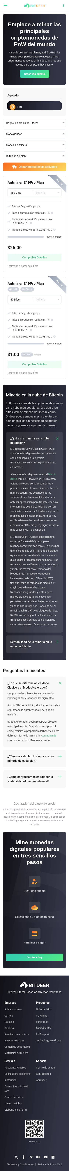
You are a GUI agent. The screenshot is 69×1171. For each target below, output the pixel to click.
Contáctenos (43, 1073)
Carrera (8, 1015)
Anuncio (9, 1028)
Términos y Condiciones (20, 1164)
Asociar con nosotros (16, 1034)
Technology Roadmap (48, 1040)
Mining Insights (13, 1103)
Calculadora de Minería (17, 1073)
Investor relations (14, 1040)
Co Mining (41, 1015)
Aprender (41, 1080)
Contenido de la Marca (17, 1046)
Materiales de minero (16, 1052)
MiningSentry (43, 1028)
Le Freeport (42, 1034)
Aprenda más (48, 735)
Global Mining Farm (15, 1109)
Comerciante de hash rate (16, 1088)
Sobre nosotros (13, 1009)
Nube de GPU (43, 1009)
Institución (10, 1080)
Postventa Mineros (15, 1067)
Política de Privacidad (50, 1164)
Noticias (9, 1021)
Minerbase (42, 1021)
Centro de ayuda (45, 1067)
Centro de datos (13, 1097)
